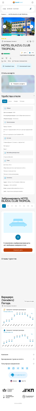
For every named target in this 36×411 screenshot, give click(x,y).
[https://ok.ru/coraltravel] (27, 368)
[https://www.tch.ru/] (28, 392)
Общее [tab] (4, 101)
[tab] (18, 96)
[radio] (2, 38)
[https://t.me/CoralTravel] (18, 368)
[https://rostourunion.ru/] (28, 398)
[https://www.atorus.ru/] (8, 398)
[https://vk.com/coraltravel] (22, 368)
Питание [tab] (22, 101)
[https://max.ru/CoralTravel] (13, 368)
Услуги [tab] (10, 101)
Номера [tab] (16, 101)
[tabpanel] (18, 149)
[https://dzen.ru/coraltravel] (9, 368)
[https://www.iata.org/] (8, 392)
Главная (3, 14)
